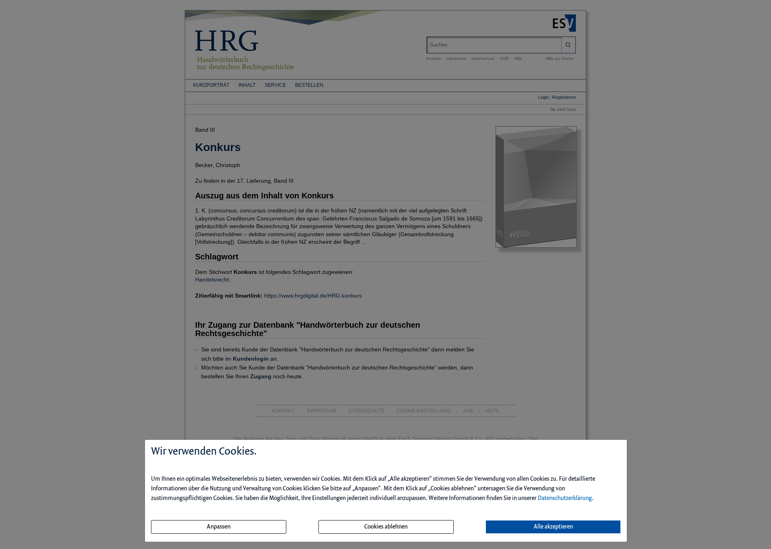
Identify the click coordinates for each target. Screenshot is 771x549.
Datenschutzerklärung (565, 498)
